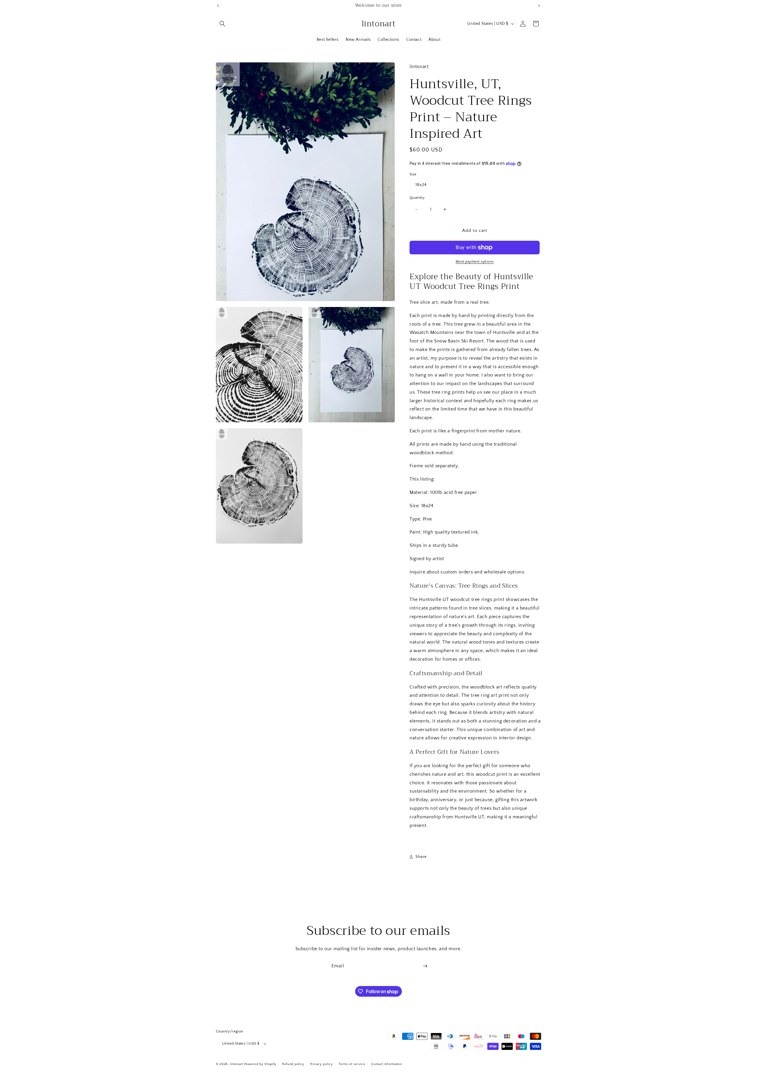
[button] (222, 23)
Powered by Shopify (260, 1064)
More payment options (475, 262)
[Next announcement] (539, 5)
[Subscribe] (424, 966)
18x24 (421, 184)
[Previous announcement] (217, 5)
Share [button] (421, 856)
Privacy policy (321, 1064)
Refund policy (293, 1064)
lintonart (236, 1064)
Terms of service (352, 1064)
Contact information (386, 1064)
